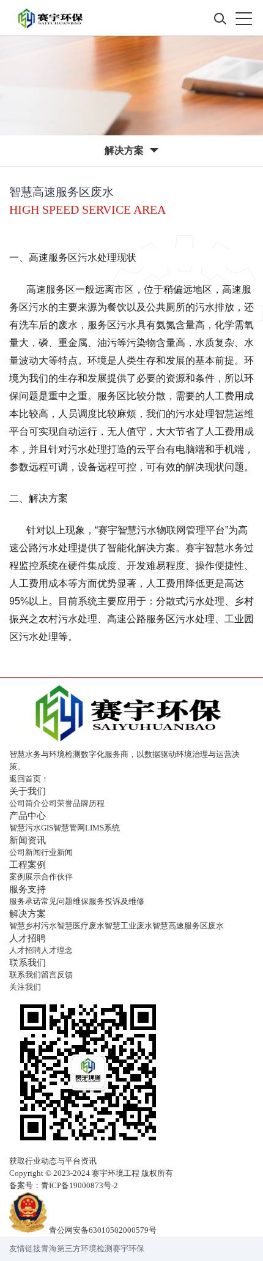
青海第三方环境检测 (77, 1248)
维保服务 (89, 901)
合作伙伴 (57, 876)
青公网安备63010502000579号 (103, 1230)
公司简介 (25, 803)
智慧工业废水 (128, 925)
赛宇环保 (128, 1248)
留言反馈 (57, 974)
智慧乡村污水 (33, 925)
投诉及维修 (124, 901)
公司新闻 (25, 852)
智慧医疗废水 (81, 925)
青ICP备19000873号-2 (79, 1185)
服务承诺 (25, 901)
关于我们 (27, 791)
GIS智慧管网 (63, 827)
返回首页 (28, 778)
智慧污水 (25, 827)
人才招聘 (27, 938)
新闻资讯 (27, 840)
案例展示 (25, 876)
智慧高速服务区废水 (188, 925)
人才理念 (57, 950)
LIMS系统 (102, 827)
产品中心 (27, 815)
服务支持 (27, 889)
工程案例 (27, 864)
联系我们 (27, 962)
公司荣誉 (57, 803)
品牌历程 (89, 803)
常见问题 (57, 901)
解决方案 (27, 913)
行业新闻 (57, 852)
